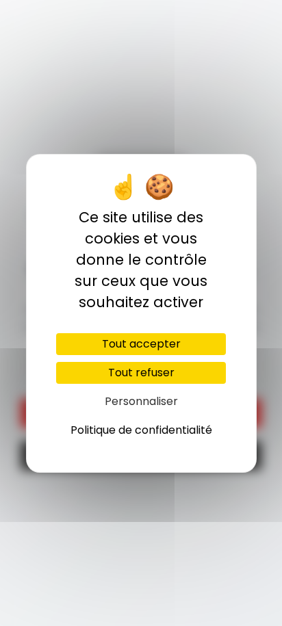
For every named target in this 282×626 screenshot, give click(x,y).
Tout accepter (141, 344)
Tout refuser (141, 372)
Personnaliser (141, 401)
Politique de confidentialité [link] (141, 430)
